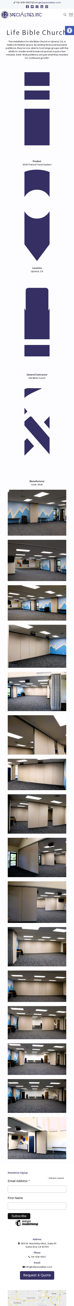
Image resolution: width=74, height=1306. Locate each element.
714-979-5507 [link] (23, 2)
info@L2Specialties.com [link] (38, 1267)
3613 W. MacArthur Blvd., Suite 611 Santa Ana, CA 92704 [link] (38, 1245)
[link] (69, 30)
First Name (15, 1198)
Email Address (19, 1181)
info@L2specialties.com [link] (47, 2)
